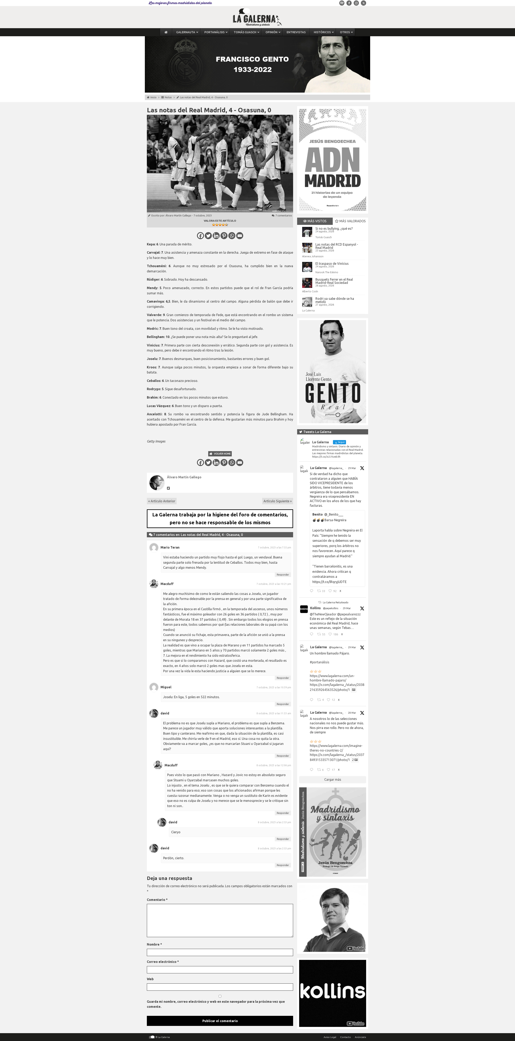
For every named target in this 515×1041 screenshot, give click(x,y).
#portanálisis (319, 662)
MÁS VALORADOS (352, 221)
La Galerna (308, 310)
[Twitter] (208, 235)
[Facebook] (200, 235)
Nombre (154, 944)
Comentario (157, 899)
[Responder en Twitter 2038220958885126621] (312, 591)
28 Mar (352, 712)
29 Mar (352, 468)
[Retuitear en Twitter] (319, 602)
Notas (168, 97)
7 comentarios (283, 215)
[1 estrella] (213, 224)
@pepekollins (330, 608)
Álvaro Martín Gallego (178, 215)
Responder (283, 574)
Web (150, 979)
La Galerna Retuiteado (335, 602)
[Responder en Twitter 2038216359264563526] (312, 700)
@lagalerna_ (336, 468)
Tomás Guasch (323, 237)
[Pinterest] (224, 235)
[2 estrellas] (216, 224)
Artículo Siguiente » (278, 501)
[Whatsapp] (231, 235)
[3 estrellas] (220, 224)
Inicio (153, 97)
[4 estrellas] (223, 224)
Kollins (315, 608)
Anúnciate (360, 1037)
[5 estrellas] (226, 224)
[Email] (239, 235)
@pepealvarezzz (349, 614)
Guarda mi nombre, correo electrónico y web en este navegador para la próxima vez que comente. (216, 1004)
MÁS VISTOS (317, 221)
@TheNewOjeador (323, 614)
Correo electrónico (163, 961)
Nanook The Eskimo (326, 272)
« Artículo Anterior (161, 501)
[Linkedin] (216, 235)
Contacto (345, 1037)
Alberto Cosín (310, 291)
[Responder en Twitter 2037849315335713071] (312, 770)
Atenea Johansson (312, 256)
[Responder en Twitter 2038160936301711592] (312, 635)
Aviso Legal (330, 1037)
